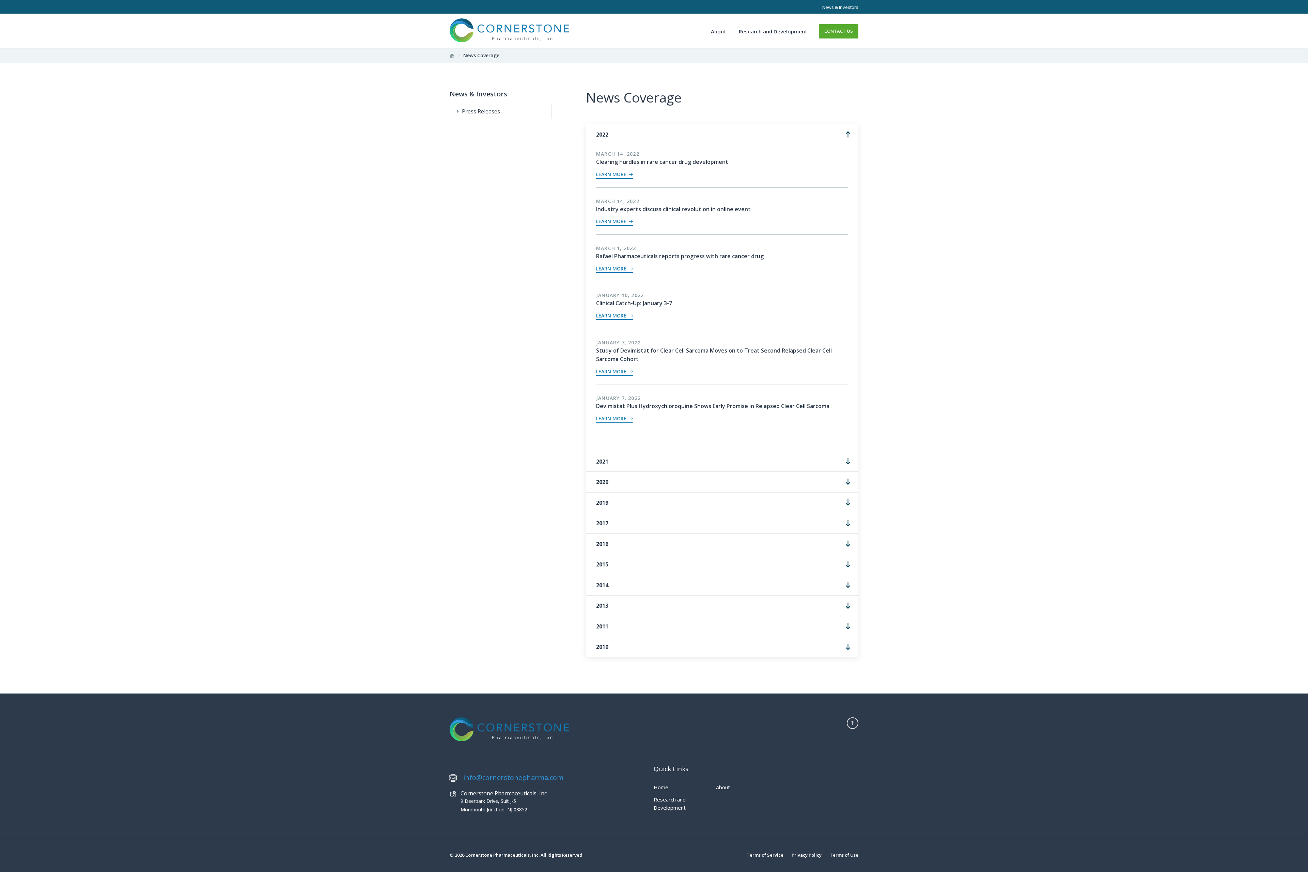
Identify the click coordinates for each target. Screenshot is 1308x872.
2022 (602, 134)
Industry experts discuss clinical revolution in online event (673, 209)
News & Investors (840, 7)
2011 (602, 626)
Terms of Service (765, 855)
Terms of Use (844, 855)
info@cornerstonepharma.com (513, 777)
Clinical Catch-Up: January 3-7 (634, 303)
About (718, 31)
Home (661, 787)
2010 (602, 647)
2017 (602, 523)
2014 (602, 585)
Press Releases (481, 111)
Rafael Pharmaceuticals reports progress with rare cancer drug (680, 256)
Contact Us (838, 31)
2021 (602, 461)
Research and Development (773, 31)
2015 (602, 564)
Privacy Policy (807, 855)
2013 (602, 605)
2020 (602, 482)
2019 (602, 503)
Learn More (612, 174)
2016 (602, 544)
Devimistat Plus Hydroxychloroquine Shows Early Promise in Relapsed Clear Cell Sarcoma (712, 406)
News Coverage (481, 56)
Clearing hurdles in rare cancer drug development (662, 162)
